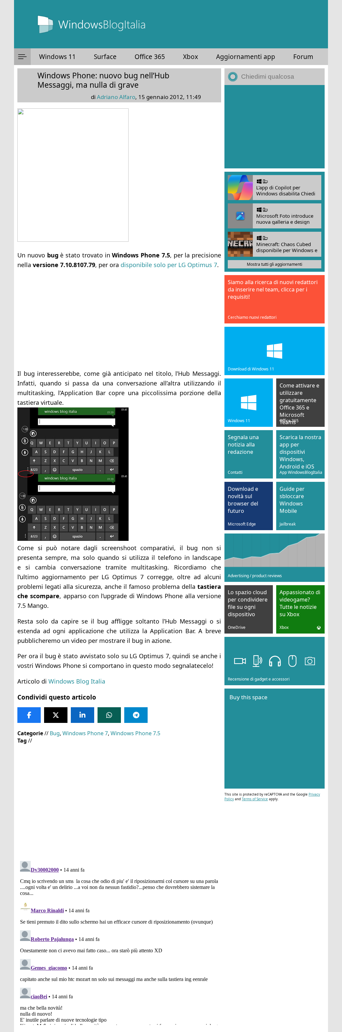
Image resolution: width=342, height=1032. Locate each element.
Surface (105, 56)
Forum (303, 56)
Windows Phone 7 (85, 733)
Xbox (190, 56)
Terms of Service (255, 799)
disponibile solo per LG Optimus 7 (169, 265)
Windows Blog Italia (76, 681)
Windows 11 (57, 56)
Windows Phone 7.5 (135, 733)
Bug (55, 733)
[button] (22, 56)
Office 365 (150, 56)
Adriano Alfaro (116, 97)
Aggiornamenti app (245, 56)
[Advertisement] (119, 316)
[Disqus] (119, 941)
